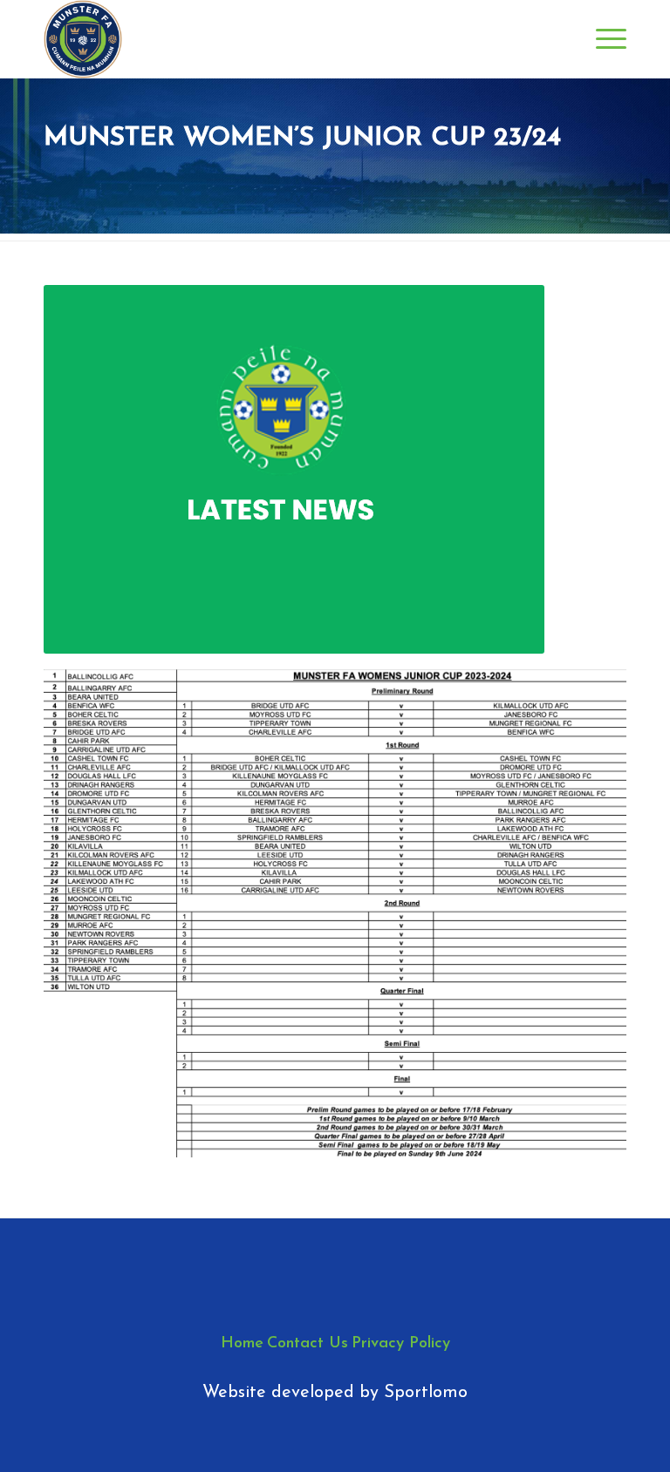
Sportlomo (426, 1392)
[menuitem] (602, 39)
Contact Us (307, 1344)
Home (242, 1344)
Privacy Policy (401, 1344)
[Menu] (602, 39)
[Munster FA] (83, 39)
